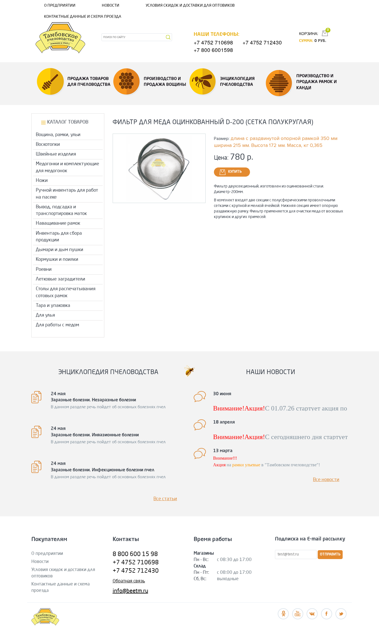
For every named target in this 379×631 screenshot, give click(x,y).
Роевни (44, 269)
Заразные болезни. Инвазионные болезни (95, 435)
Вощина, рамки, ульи (58, 134)
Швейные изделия (56, 154)
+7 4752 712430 (262, 42)
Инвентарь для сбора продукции (59, 236)
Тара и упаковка (53, 305)
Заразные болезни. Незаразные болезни (93, 400)
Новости (110, 5)
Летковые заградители (60, 279)
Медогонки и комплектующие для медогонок (67, 167)
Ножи (42, 180)
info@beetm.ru (130, 591)
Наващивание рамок (58, 223)
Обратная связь (129, 581)
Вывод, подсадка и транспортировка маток (61, 210)
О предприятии (59, 5)
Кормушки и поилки (57, 259)
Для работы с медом (57, 325)
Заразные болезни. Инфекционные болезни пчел (102, 470)
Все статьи (165, 499)
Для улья (45, 315)
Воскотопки (48, 144)
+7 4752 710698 (213, 42)
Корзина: (308, 33)
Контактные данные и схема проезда (82, 17)
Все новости (326, 479)
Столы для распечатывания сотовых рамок (65, 292)
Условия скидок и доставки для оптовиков (190, 5)
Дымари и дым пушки (59, 249)
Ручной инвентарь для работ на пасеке (67, 193)
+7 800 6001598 (213, 49)
